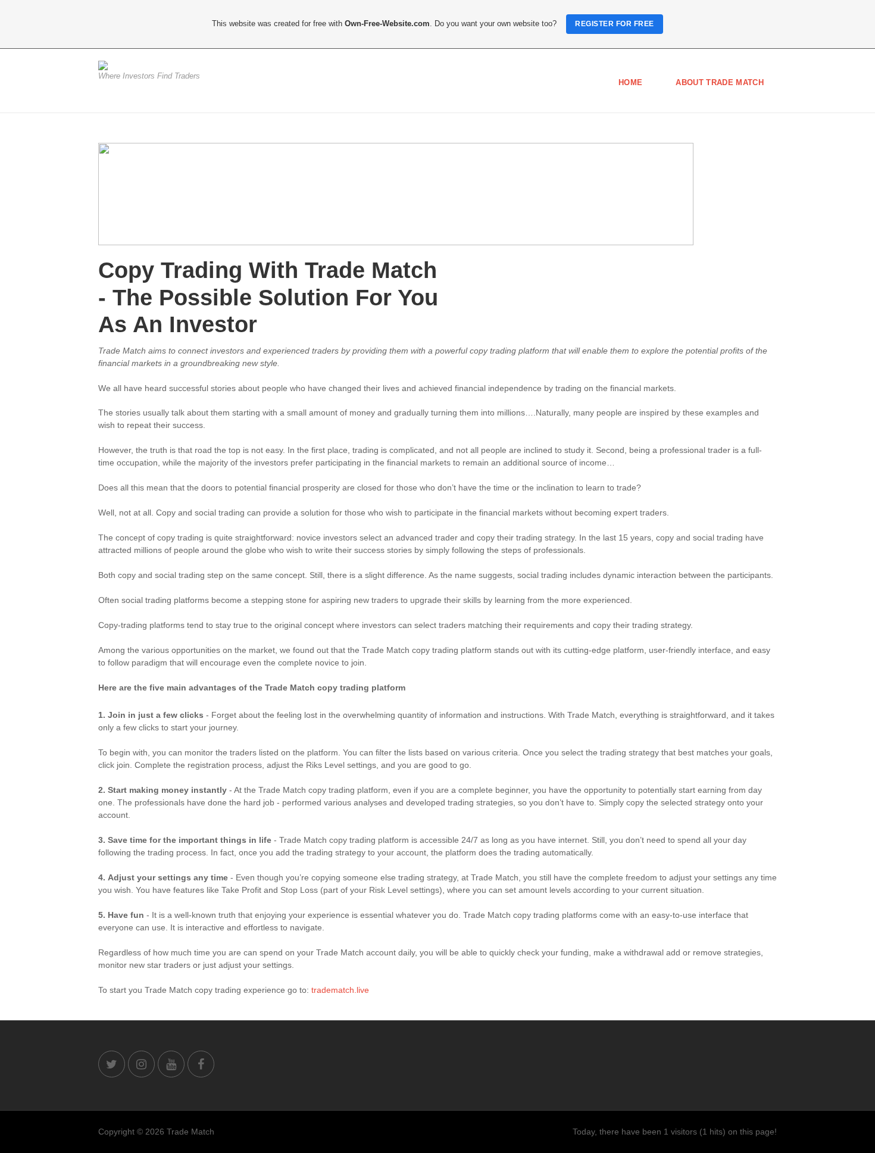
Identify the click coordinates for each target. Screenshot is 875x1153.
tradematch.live (340, 990)
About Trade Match (720, 82)
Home (630, 82)
